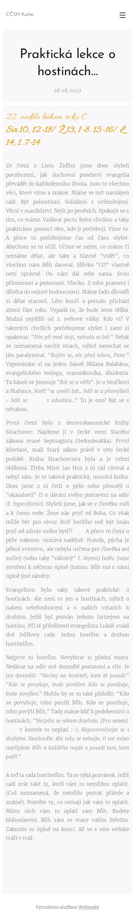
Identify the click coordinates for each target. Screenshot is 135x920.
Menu (122, 14)
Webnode (88, 907)
